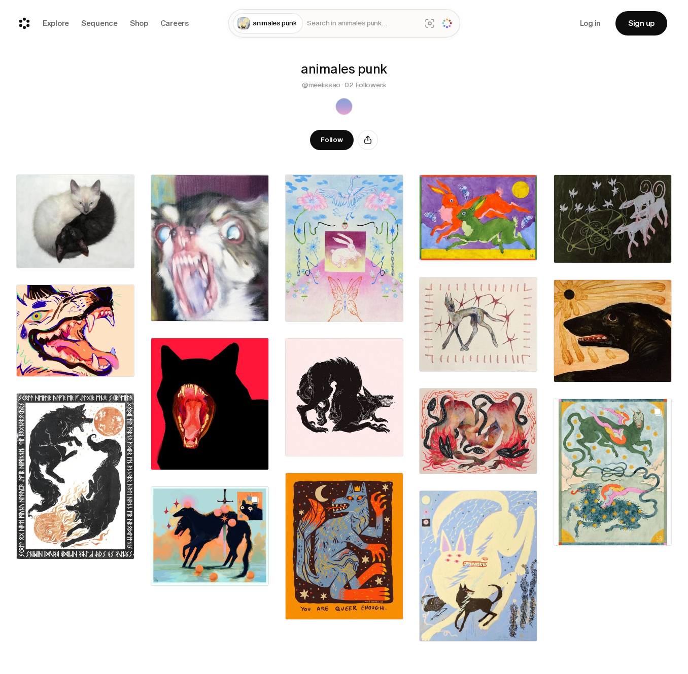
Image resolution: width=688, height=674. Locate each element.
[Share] (368, 140)
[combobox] (362, 23)
